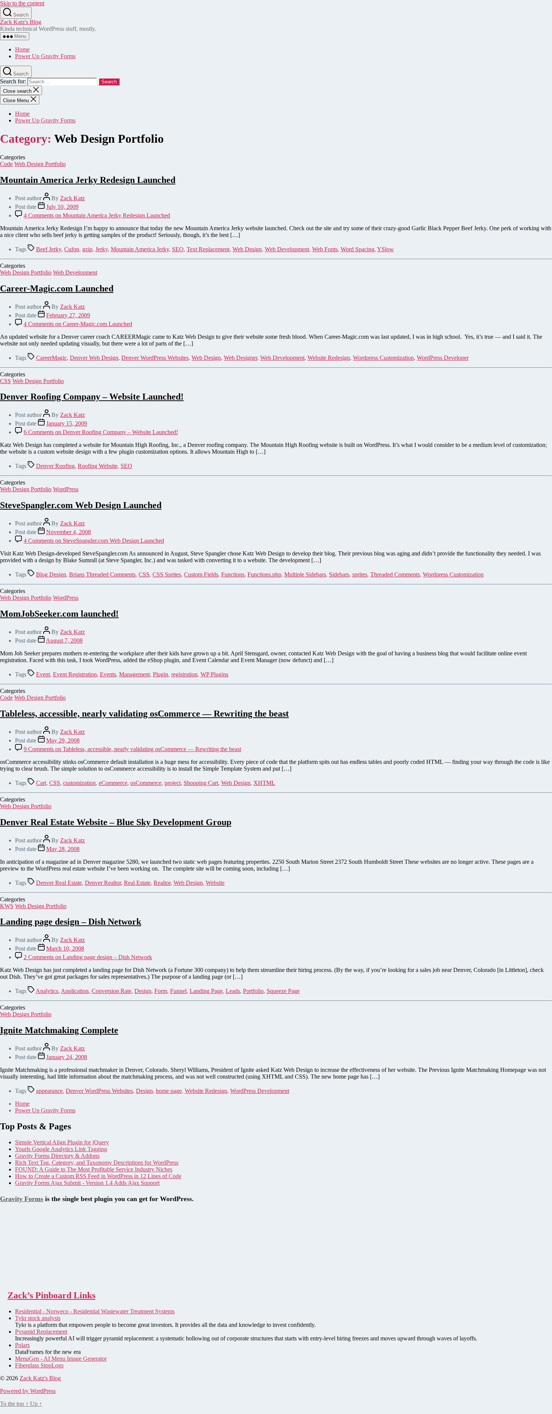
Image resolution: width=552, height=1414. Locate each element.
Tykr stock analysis (37, 1318)
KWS (7, 906)
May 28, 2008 (63, 849)
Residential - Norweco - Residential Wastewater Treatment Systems (95, 1311)
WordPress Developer (443, 358)
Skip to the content (22, 3)
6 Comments (101, 432)
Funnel (178, 991)
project (172, 783)
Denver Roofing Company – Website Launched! (92, 396)
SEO (178, 249)
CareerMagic (51, 358)
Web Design (247, 249)
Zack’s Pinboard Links (51, 1295)
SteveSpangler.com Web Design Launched (80, 505)
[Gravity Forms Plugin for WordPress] (37, 1279)
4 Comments (97, 215)
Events (108, 674)
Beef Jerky (48, 249)
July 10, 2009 (62, 207)
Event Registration (75, 674)
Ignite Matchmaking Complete (59, 1030)
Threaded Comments (395, 574)
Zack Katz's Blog (20, 22)
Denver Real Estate (59, 883)
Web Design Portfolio (40, 164)
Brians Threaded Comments (102, 574)
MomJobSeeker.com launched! (59, 614)
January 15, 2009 (66, 423)
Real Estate (137, 883)
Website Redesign (329, 358)
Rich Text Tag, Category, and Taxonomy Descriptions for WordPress (96, 1162)
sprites (359, 574)
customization (79, 783)
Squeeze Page (283, 991)
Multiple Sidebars (305, 574)
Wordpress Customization (383, 358)
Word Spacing (357, 249)
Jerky (101, 249)
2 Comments (88, 957)
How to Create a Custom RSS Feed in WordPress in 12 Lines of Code (98, 1176)
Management (134, 674)
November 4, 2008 (68, 532)
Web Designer (240, 358)
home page (169, 1091)
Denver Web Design (94, 358)
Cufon (71, 249)
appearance (49, 1091)
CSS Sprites (166, 574)
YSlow (385, 249)
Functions (232, 574)
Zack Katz (72, 198)
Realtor (162, 883)
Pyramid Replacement (41, 1331)
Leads (233, 991)
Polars (22, 1345)
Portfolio (253, 991)
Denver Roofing (55, 466)
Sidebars (339, 574)
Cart (41, 783)
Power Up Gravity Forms (45, 56)
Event (43, 674)
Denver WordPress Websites (155, 358)
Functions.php (264, 574)
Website (215, 883)
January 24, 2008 (66, 1057)
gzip (87, 249)
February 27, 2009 (68, 315)
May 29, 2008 (63, 740)
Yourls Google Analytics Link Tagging (61, 1149)
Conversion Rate (111, 991)
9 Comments (132, 749)
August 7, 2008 (64, 640)
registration (184, 674)
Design (142, 991)
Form (160, 991)
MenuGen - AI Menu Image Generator (61, 1358)
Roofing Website (98, 466)
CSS (5, 381)
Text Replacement (208, 249)
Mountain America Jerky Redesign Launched (87, 180)
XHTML (264, 783)
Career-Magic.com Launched (56, 288)
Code (6, 164)
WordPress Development (259, 1091)
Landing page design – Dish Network (70, 922)
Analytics (47, 991)
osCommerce (145, 783)
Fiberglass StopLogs (39, 1365)
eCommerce (113, 783)
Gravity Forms (21, 1199)
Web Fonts (325, 249)
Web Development (287, 249)
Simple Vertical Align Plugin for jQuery (62, 1142)
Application (75, 991)
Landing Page (206, 991)
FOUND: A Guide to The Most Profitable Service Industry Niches (93, 1169)
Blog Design (51, 574)
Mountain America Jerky (140, 249)
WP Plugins (214, 674)
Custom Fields (201, 574)
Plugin (160, 674)
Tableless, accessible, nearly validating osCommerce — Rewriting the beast (144, 713)
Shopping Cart (201, 783)
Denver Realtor (103, 883)
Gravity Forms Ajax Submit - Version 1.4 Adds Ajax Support (87, 1183)
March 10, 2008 (65, 948)
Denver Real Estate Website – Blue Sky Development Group (115, 822)
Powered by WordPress (28, 1391)
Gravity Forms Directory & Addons (57, 1156)
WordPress (65, 489)
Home (22, 49)
